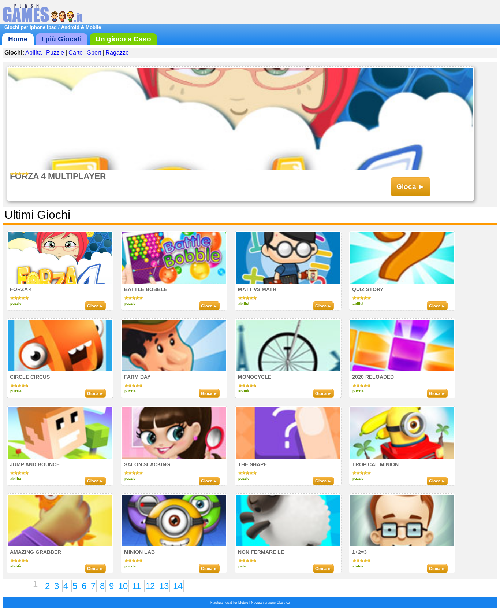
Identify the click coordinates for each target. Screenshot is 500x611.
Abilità (33, 52)
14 (178, 586)
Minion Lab (139, 552)
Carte (75, 52)
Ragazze (117, 52)
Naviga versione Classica (270, 602)
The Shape (252, 464)
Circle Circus (30, 377)
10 (123, 586)
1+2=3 (359, 552)
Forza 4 (21, 289)
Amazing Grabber (35, 552)
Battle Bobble (145, 289)
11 (136, 586)
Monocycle (254, 377)
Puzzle (55, 52)
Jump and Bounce (35, 464)
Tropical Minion (375, 464)
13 (164, 586)
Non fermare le (261, 552)
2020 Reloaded (373, 377)
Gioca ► (410, 186)
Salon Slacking (147, 464)
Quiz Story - (369, 289)
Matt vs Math (257, 289)
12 (150, 586)
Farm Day (137, 377)
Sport (94, 52)
